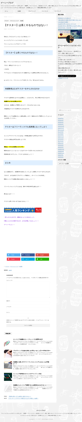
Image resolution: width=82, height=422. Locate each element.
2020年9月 (60, 155)
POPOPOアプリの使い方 (64, 18)
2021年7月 (60, 135)
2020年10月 (61, 153)
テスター (7, 266)
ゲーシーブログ (7, 3)
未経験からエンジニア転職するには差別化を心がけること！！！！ (32, 385)
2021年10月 (61, 130)
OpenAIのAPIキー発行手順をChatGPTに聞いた (70, 26)
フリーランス (45, 11)
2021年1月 (60, 147)
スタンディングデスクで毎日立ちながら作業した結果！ (23, 398)
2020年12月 (61, 149)
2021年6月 (60, 137)
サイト (8, 312)
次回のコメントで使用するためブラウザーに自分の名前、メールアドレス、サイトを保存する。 (27, 321)
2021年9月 (60, 132)
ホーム (6, 11)
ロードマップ (58, 11)
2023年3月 (60, 122)
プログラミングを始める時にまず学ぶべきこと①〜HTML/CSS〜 (32, 350)
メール (8, 306)
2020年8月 (60, 157)
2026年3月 (60, 118)
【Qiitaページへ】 (63, 78)
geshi (10, 270)
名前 (8, 300)
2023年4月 (60, 120)
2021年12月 (61, 126)
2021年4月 (60, 141)
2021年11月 (61, 128)
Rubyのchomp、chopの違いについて (67, 27)
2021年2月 (60, 145)
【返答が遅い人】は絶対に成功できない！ (19, 396)
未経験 (19, 11)
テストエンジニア (14, 266)
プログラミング (32, 11)
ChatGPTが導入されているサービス (67, 24)
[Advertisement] (28, 238)
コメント (9, 280)
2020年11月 (61, 151)
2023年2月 (60, 124)
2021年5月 (60, 139)
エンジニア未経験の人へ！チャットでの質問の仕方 (28, 339)
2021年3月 (60, 143)
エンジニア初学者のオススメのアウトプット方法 (27, 373)
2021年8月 (60, 134)
